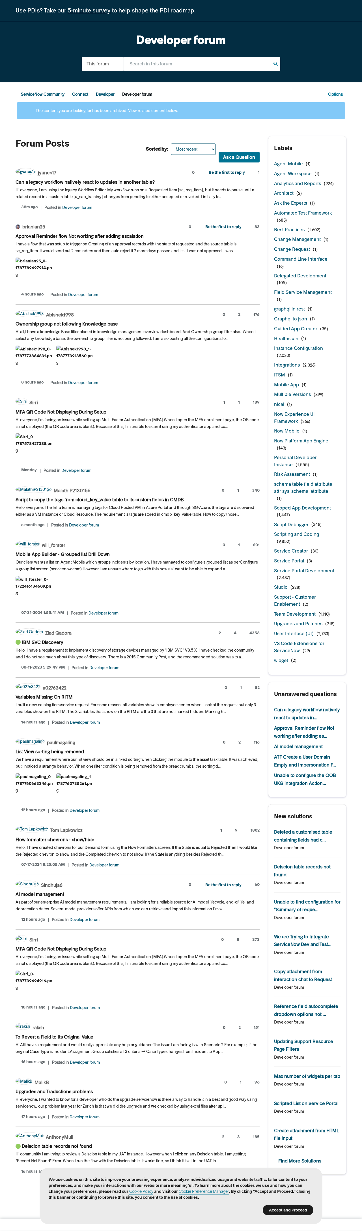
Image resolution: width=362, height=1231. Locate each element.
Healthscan (286, 338)
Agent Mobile (288, 163)
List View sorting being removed (50, 751)
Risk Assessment (292, 474)
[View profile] (26, 172)
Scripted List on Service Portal (306, 1103)
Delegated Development (300, 276)
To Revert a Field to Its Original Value (54, 1037)
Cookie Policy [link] (141, 1191)
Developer (105, 94)
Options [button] (335, 94)
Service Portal (289, 561)
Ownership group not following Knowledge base (67, 324)
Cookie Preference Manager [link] (204, 1191)
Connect (80, 94)
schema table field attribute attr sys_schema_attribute (303, 487)
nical (279, 404)
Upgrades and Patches (298, 623)
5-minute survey (89, 10)
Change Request (292, 249)
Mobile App (286, 385)
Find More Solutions (299, 1161)
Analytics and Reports (297, 183)
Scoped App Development (302, 508)
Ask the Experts (290, 203)
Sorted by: (157, 149)
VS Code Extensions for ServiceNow (299, 647)
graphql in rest (289, 309)
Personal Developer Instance (295, 461)
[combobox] (202, 64)
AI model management (40, 894)
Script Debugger (291, 524)
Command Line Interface (300, 259)
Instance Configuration (298, 348)
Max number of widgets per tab (307, 1076)
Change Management (297, 239)
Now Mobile (286, 431)
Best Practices (289, 229)
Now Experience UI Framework (294, 417)
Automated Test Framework (303, 213)
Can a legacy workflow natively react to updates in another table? (85, 182)
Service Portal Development (304, 570)
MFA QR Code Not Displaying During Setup (61, 412)
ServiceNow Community (42, 94)
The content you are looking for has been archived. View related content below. (106, 110)
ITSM (279, 375)
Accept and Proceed (288, 1210)
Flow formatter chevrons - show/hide (55, 839)
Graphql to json (290, 319)
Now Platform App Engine (301, 441)
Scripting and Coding (296, 534)
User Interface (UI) (294, 633)
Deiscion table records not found (57, 1146)
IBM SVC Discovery (42, 642)
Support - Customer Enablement (295, 600)
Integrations (287, 365)
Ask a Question (239, 157)
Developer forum (77, 207)
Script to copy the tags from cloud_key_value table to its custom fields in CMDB (100, 499)
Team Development (295, 614)
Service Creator (291, 551)
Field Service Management (303, 292)
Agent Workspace (293, 173)
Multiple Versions (292, 394)
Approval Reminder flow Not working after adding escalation (80, 236)
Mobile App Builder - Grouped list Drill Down (63, 554)
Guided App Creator (295, 328)
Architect (284, 193)
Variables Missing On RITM (44, 697)
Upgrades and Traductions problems (54, 1091)
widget (281, 660)
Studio (281, 587)
